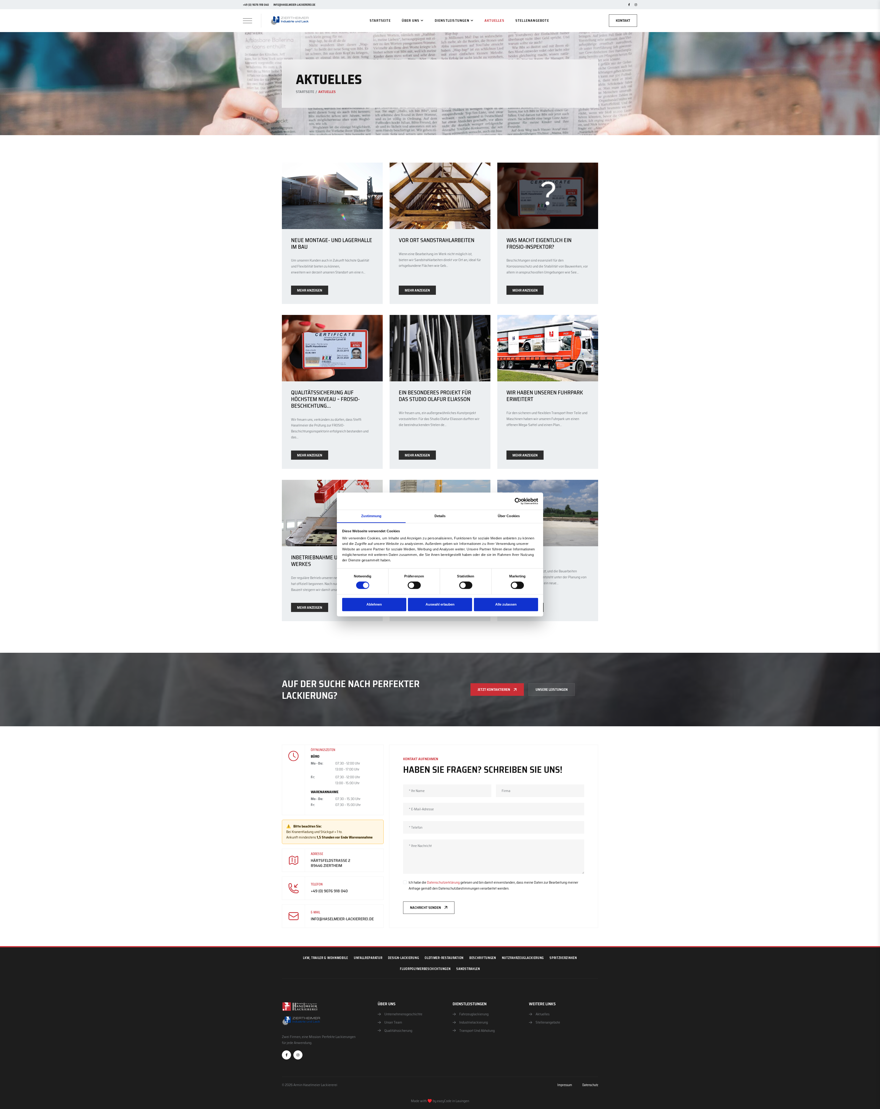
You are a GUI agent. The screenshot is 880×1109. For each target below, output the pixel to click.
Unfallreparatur (368, 957)
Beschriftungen (482, 957)
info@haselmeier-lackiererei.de (294, 5)
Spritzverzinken (563, 957)
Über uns (411, 20)
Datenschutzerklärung (443, 882)
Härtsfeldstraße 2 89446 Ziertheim (330, 863)
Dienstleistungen (452, 20)
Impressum (564, 1084)
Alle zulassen (506, 604)
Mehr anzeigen (309, 290)
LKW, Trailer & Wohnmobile (325, 957)
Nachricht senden (425, 907)
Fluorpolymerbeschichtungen (425, 968)
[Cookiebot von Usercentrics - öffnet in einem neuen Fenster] (518, 501)
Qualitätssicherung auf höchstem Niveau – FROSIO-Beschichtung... (325, 399)
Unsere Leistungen (552, 689)
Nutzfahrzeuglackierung (523, 957)
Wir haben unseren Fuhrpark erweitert (544, 396)
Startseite (380, 20)
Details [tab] (440, 516)
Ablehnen (374, 604)
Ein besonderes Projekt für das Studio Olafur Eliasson (435, 396)
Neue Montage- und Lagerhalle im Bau (331, 243)
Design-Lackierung (403, 957)
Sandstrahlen (468, 968)
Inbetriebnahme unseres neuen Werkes (332, 560)
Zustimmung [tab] (371, 516)
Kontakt (623, 20)
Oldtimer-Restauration (444, 957)
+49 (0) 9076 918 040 (256, 5)
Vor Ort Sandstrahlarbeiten (436, 240)
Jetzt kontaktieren (494, 689)
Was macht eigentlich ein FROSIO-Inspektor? (539, 243)
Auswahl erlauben (440, 604)
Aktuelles (494, 20)
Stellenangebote (532, 20)
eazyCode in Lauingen (453, 1101)
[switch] (414, 585)
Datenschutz (590, 1084)
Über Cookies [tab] (509, 516)
